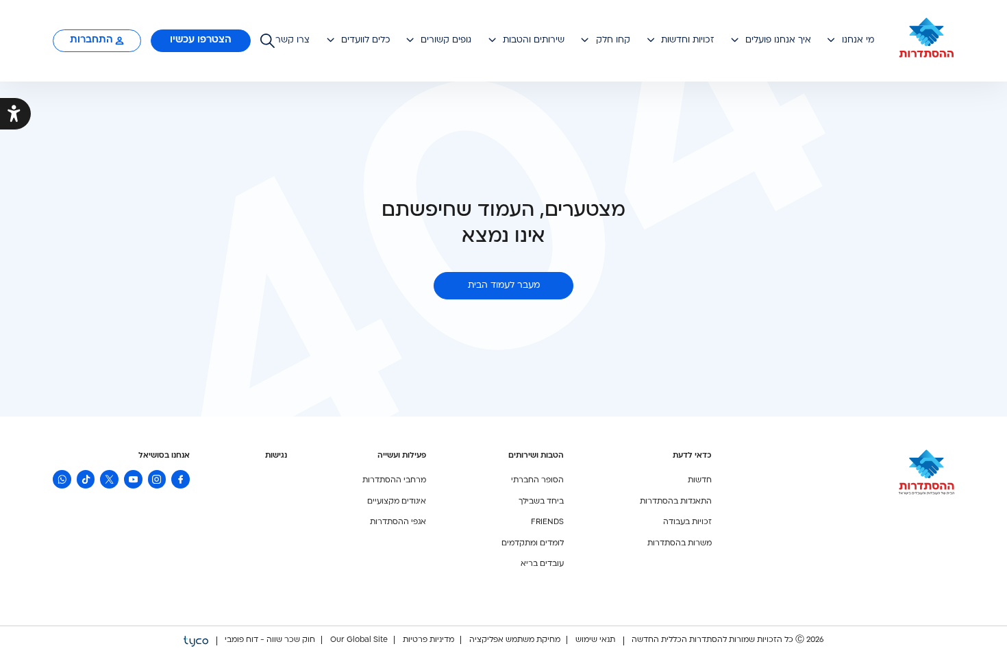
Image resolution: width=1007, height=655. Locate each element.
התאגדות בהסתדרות (676, 502)
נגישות (276, 456)
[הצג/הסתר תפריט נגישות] (16, 113)
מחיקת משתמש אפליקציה (513, 640)
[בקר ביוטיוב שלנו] (133, 479)
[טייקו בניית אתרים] (196, 640)
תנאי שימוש (594, 640)
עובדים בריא (542, 564)
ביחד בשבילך (541, 502)
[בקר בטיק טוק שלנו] (86, 479)
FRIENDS (547, 522)
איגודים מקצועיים (396, 502)
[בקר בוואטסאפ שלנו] (62, 479)
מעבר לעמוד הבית (504, 286)
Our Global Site (358, 640)
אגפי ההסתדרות (398, 522)
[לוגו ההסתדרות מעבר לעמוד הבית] (926, 41)
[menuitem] (292, 40)
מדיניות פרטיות (427, 640)
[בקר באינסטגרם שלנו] (157, 479)
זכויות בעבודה (687, 522)
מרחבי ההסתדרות (394, 480)
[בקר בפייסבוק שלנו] (180, 479)
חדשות (700, 480)
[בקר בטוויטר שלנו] (109, 479)
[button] (850, 40)
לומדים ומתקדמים (532, 543)
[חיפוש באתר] (267, 41)
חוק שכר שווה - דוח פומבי (270, 640)
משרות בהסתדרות (679, 543)
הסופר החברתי (537, 480)
